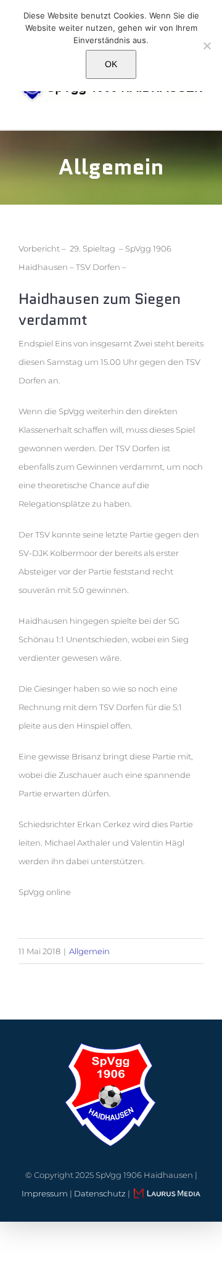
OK (111, 64)
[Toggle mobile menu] (199, 108)
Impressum (45, 1193)
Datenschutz (100, 1193)
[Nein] (206, 45)
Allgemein (89, 951)
